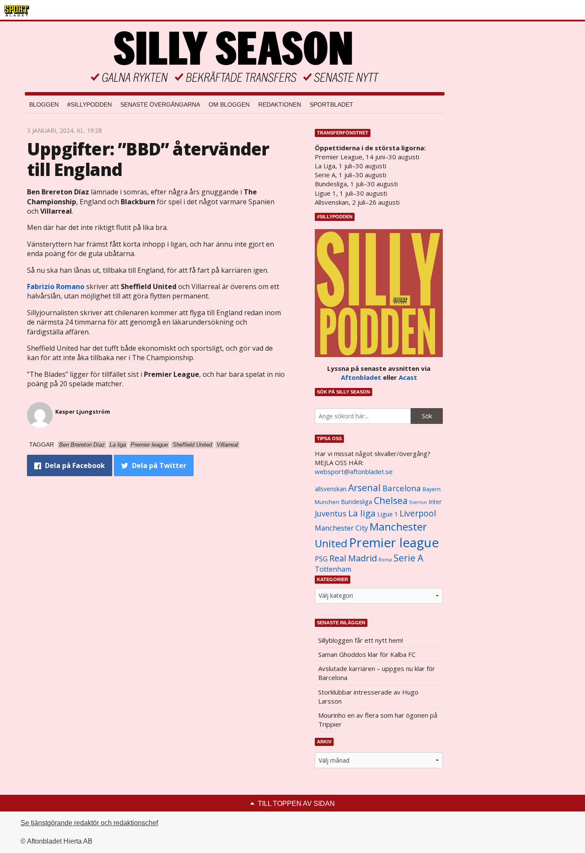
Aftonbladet (361, 377)
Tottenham (333, 569)
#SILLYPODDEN (89, 104)
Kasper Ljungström (82, 411)
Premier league (394, 542)
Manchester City (341, 528)
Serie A (408, 558)
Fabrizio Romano (55, 286)
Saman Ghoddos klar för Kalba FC (366, 654)
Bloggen (44, 104)
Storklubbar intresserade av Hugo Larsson (368, 696)
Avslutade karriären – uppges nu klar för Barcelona (376, 673)
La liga (362, 513)
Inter (435, 502)
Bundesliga (356, 502)
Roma (385, 560)
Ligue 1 (387, 514)
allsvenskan (330, 489)
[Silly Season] (235, 56)
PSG (321, 559)
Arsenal (364, 487)
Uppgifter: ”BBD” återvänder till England (148, 159)
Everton (418, 502)
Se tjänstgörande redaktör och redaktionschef (89, 822)
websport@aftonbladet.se (354, 471)
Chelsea (391, 500)
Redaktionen (279, 104)
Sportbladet (331, 104)
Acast (408, 377)
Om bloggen (229, 104)
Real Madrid (353, 558)
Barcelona (401, 488)
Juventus (330, 513)
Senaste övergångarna (160, 104)
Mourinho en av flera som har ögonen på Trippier (377, 719)
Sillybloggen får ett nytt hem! (360, 640)
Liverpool (418, 513)
